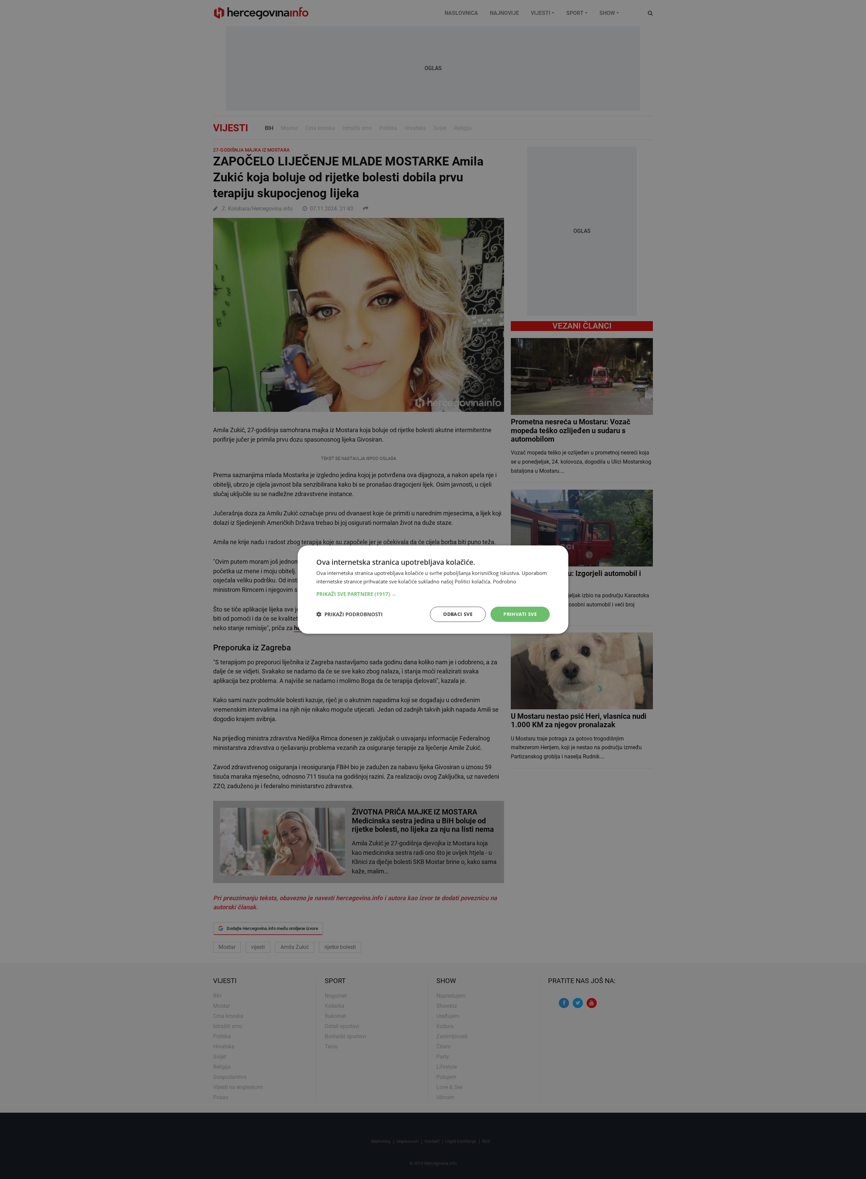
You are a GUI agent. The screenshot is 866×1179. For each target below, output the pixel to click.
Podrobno (504, 581)
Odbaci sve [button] (458, 614)
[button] (433, 594)
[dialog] (433, 590)
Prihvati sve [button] (520, 614)
